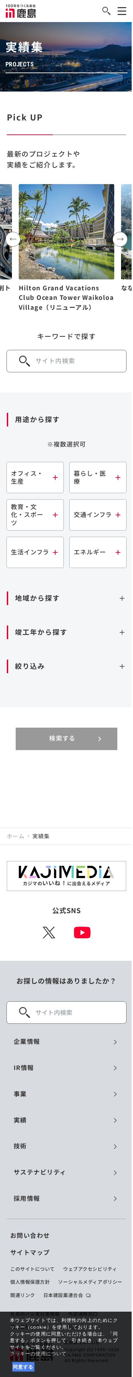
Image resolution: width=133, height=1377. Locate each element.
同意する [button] (23, 1367)
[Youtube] (82, 932)
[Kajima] (20, 11)
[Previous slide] (12, 239)
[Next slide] (120, 239)
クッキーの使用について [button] (38, 1353)
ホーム (16, 836)
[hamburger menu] (122, 11)
